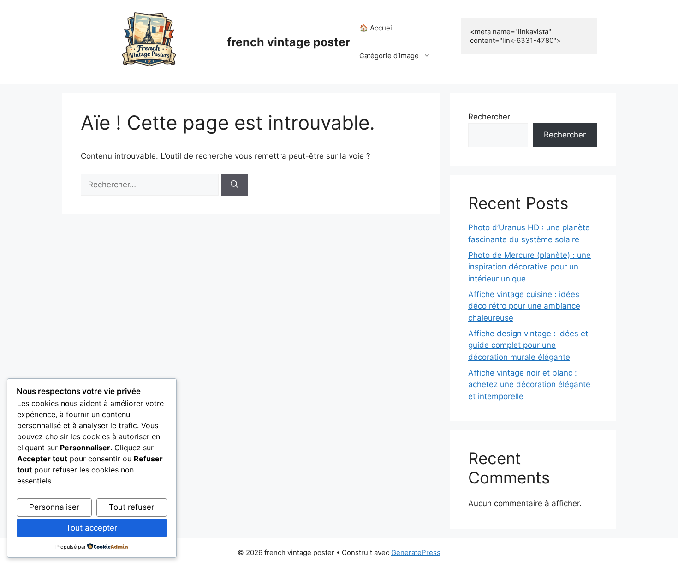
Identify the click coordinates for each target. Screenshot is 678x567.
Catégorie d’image (389, 55)
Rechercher (489, 116)
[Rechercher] (234, 185)
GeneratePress (415, 552)
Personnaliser (54, 507)
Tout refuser (131, 507)
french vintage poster (288, 42)
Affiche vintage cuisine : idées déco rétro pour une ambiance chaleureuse (524, 306)
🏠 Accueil (376, 28)
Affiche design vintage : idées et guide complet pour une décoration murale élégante (528, 345)
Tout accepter (91, 527)
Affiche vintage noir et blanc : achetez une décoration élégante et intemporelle (529, 384)
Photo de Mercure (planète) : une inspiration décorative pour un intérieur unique (529, 267)
